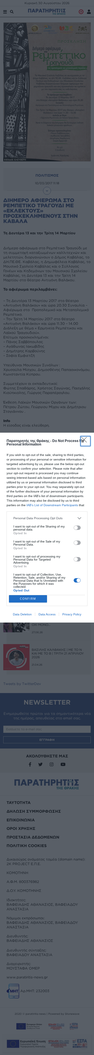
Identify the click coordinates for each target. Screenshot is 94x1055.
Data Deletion (22, 614)
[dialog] (47, 528)
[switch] (77, 528)
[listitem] (47, 518)
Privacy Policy (71, 614)
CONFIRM (28, 598)
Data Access (47, 614)
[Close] (85, 441)
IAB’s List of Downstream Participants (52, 505)
